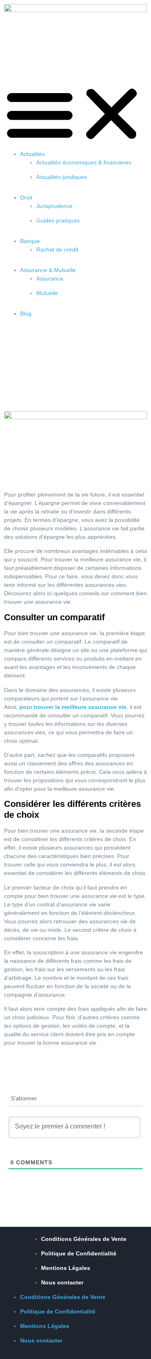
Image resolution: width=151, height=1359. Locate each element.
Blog (25, 313)
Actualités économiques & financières (83, 162)
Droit (26, 197)
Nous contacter (62, 1282)
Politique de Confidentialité (78, 1253)
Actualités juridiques (61, 177)
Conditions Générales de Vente (83, 1239)
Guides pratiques (58, 220)
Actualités (32, 154)
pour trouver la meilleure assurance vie (72, 707)
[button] (75, 114)
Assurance (49, 278)
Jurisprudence (54, 206)
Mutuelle (47, 293)
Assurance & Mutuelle (48, 270)
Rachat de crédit (57, 249)
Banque (30, 241)
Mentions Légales (65, 1268)
